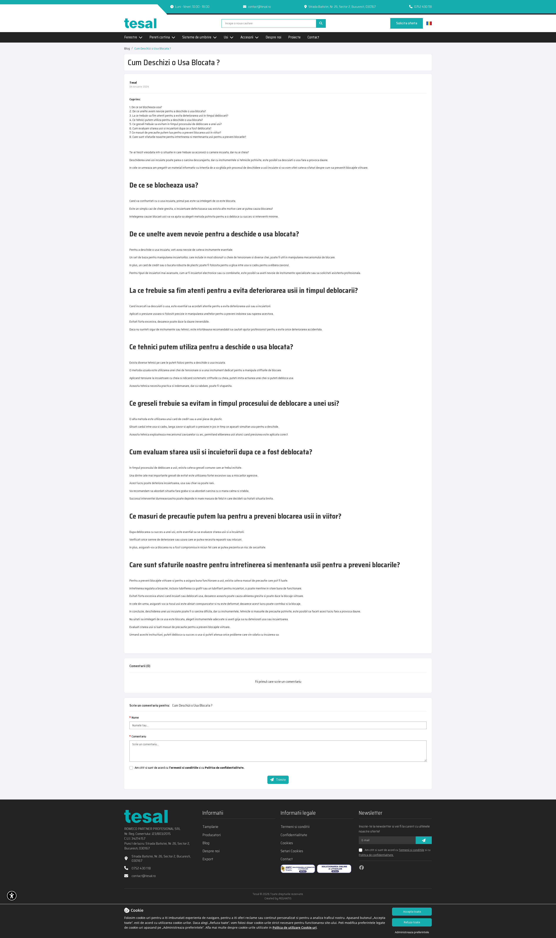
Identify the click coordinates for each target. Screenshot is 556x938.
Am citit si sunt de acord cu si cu (189, 768)
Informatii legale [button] (298, 813)
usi (153, 160)
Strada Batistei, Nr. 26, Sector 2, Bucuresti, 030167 (161, 858)
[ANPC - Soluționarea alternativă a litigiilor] (298, 868)
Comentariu (139, 736)
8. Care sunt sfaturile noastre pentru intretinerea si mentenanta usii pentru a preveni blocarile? (187, 136)
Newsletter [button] (370, 813)
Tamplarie (210, 826)
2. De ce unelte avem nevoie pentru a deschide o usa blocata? (167, 111)
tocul (172, 603)
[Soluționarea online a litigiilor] (334, 868)
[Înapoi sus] (545, 896)
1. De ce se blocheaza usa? (145, 107)
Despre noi (273, 37)
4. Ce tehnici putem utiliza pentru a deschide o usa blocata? (166, 119)
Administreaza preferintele (412, 932)
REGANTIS (285, 898)
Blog (127, 48)
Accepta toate (412, 911)
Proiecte (294, 37)
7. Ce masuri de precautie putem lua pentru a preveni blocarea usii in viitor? (175, 132)
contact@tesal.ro (259, 7)
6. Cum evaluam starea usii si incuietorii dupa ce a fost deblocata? (170, 128)
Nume (135, 717)
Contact (313, 37)
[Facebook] (361, 867)
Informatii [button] (212, 813)
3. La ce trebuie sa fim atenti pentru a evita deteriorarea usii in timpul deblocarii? (178, 115)
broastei (162, 588)
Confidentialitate (294, 835)
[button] (12, 895)
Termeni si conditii (295, 826)
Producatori (211, 835)
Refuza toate (412, 922)
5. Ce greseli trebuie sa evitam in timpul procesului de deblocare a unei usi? (175, 124)
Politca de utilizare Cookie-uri (295, 927)
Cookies (287, 843)
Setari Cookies (292, 851)
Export (207, 859)
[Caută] (321, 23)
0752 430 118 (423, 7)
